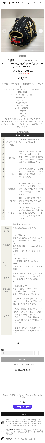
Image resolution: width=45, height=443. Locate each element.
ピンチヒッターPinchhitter (14, 3)
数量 (2, 350)
